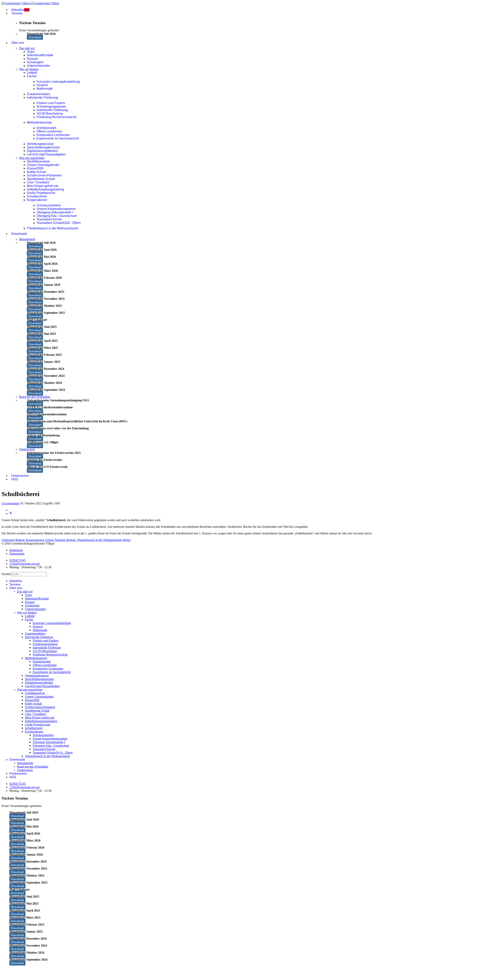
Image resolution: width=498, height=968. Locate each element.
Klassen (32, 58)
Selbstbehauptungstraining (45, 189)
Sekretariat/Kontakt (40, 55)
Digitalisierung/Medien (42, 151)
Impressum (16, 550)
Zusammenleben (38, 94)
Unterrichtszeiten (38, 65)
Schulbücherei (37, 196)
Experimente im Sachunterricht (58, 138)
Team (30, 51)
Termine (16, 13)
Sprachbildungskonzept (43, 147)
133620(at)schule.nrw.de (24, 563)
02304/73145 (17, 560)
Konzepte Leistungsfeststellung (58, 81)
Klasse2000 (35, 168)
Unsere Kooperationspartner (56, 208)
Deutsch (42, 85)
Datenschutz (17, 553)
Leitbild (32, 72)
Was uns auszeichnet (31, 158)
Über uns (17, 42)
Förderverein (27, 449)
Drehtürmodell (46, 128)
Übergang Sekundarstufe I (55, 212)
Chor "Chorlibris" (38, 182)
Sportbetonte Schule (41, 179)
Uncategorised (10, 503)
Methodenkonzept (39, 122)
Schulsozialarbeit (48, 205)
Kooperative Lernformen (53, 135)
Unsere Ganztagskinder (43, 165)
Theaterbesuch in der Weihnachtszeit (52, 228)
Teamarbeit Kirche (49, 219)
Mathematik (45, 88)
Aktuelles (20, 9)
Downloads (19, 233)
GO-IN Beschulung (50, 113)
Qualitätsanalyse (38, 161)
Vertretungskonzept (40, 144)
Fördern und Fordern (51, 103)
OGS (14, 479)
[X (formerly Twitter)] (10, 513)
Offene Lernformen (49, 131)
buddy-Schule (36, 172)
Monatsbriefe (27, 239)
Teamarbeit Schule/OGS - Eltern (59, 222)
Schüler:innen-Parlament (44, 175)
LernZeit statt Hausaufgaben (46, 154)
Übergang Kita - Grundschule (57, 215)
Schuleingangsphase (51, 106)
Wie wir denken (29, 69)
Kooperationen (37, 200)
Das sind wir (27, 48)
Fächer (32, 76)
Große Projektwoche (41, 193)
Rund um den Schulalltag (34, 396)
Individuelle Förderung (42, 97)
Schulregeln (35, 62)
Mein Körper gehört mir (42, 186)
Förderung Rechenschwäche (57, 117)
